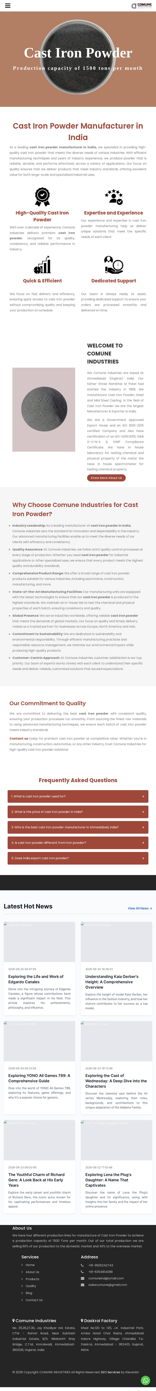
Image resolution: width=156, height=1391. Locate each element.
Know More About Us (106, 478)
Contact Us (34, 1300)
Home (30, 1265)
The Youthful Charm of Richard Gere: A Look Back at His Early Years (36, 1180)
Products (32, 1279)
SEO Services (110, 1372)
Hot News (64, 968)
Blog (29, 1293)
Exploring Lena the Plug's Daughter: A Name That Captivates (108, 1180)
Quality (31, 1286)
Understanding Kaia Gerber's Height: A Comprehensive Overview (111, 982)
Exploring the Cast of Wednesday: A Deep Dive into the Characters (116, 1081)
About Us (32, 1272)
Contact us (19, 738)
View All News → (140, 908)
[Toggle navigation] (7, 6)
